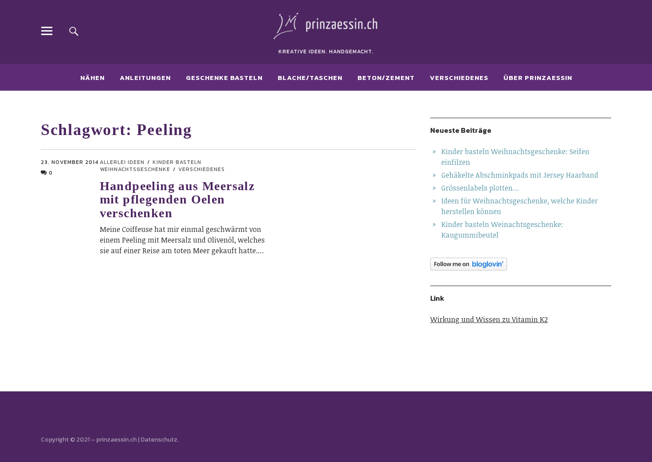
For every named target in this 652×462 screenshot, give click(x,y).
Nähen (92, 77)
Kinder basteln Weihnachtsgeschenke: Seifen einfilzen (515, 157)
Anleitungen (145, 77)
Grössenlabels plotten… (480, 188)
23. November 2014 (69, 162)
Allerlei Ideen (122, 162)
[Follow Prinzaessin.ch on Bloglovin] (520, 264)
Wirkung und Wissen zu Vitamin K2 (489, 319)
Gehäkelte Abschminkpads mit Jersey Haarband (519, 175)
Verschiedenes (459, 77)
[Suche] (73, 31)
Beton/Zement (386, 77)
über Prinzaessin (537, 77)
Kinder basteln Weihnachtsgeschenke (150, 165)
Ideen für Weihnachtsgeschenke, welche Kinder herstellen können (519, 206)
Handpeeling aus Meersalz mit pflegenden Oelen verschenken (177, 199)
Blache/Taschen (310, 77)
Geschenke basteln (224, 77)
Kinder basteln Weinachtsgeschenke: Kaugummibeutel (502, 229)
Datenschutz (159, 439)
